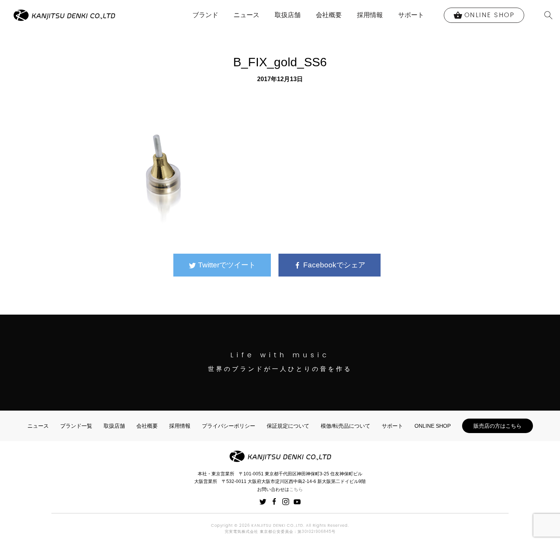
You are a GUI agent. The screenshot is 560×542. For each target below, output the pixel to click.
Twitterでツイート (226, 265)
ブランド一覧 (76, 426)
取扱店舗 (288, 15)
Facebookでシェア (333, 265)
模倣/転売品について (345, 426)
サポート (411, 15)
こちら (296, 489)
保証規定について (288, 426)
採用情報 (370, 15)
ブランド (205, 15)
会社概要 (329, 15)
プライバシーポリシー (228, 426)
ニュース (246, 15)
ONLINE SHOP (432, 426)
